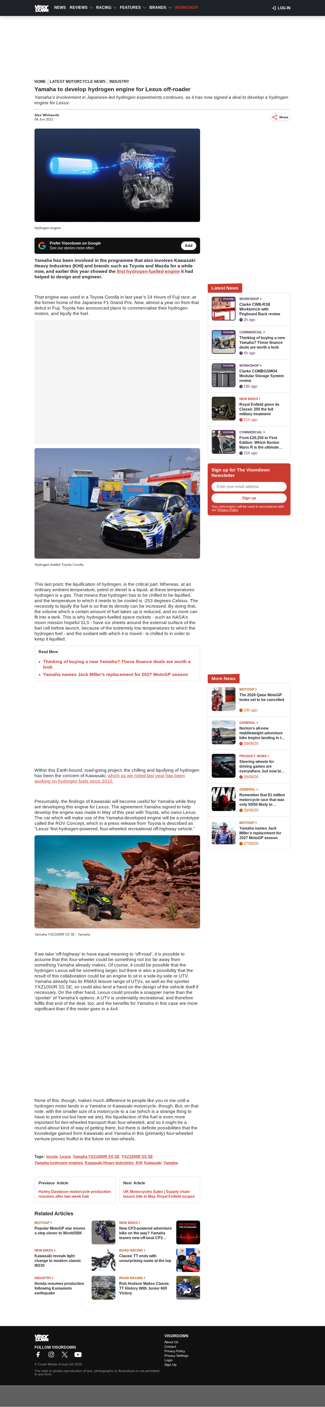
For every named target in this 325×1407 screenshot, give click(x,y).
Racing (103, 7)
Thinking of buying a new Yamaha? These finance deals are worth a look (262, 342)
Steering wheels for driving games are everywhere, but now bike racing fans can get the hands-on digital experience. (262, 767)
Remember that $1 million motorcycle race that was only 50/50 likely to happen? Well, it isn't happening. (262, 800)
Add (188, 246)
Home (40, 82)
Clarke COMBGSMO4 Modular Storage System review (261, 376)
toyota (52, 1157)
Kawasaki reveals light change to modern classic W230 (57, 1260)
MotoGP (41, 1223)
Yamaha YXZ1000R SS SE (96, 1157)
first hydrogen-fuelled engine (148, 271)
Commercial (250, 332)
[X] (66, 1356)
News (60, 7)
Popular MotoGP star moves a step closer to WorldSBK (59, 1230)
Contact (170, 1346)
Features (130, 7)
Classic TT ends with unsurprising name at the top (145, 1258)
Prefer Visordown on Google (75, 243)
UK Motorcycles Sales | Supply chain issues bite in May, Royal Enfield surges (159, 1194)
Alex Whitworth (46, 115)
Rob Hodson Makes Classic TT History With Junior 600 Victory (144, 1288)
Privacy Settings (176, 1355)
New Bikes (128, 1223)
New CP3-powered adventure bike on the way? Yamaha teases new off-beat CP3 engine (145, 1233)
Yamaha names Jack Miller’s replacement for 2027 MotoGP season (115, 674)
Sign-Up (170, 1364)
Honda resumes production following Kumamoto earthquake (59, 1288)
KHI (139, 1163)
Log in (284, 8)
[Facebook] (39, 1356)
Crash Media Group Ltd (55, 1364)
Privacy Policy (227, 510)
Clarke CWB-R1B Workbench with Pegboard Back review (259, 309)
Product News (252, 756)
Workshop (186, 7)
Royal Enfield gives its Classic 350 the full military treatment (259, 409)
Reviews (79, 7)
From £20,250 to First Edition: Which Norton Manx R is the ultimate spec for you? (259, 443)
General (247, 723)
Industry (119, 82)
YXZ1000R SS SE (137, 1157)
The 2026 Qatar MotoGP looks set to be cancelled (261, 697)
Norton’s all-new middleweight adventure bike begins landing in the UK (262, 733)
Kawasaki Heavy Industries (109, 1163)
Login (168, 1360)
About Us (171, 1342)
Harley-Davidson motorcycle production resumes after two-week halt (75, 1194)
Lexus (65, 1157)
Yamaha (170, 1163)
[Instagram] (52, 1356)
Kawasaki (153, 1163)
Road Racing (131, 1250)
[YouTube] (79, 1356)
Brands (157, 7)
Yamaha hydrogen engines (58, 1163)
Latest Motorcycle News (78, 82)
